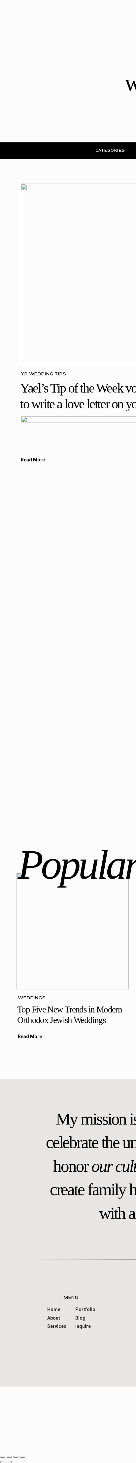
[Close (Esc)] (2, 1457)
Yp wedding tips (43, 374)
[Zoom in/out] (22, 1457)
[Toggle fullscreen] (15, 1457)
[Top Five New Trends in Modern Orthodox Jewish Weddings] (73, 931)
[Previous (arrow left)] (2, 1462)
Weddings (32, 998)
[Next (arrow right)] (9, 1462)
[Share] (9, 1457)
